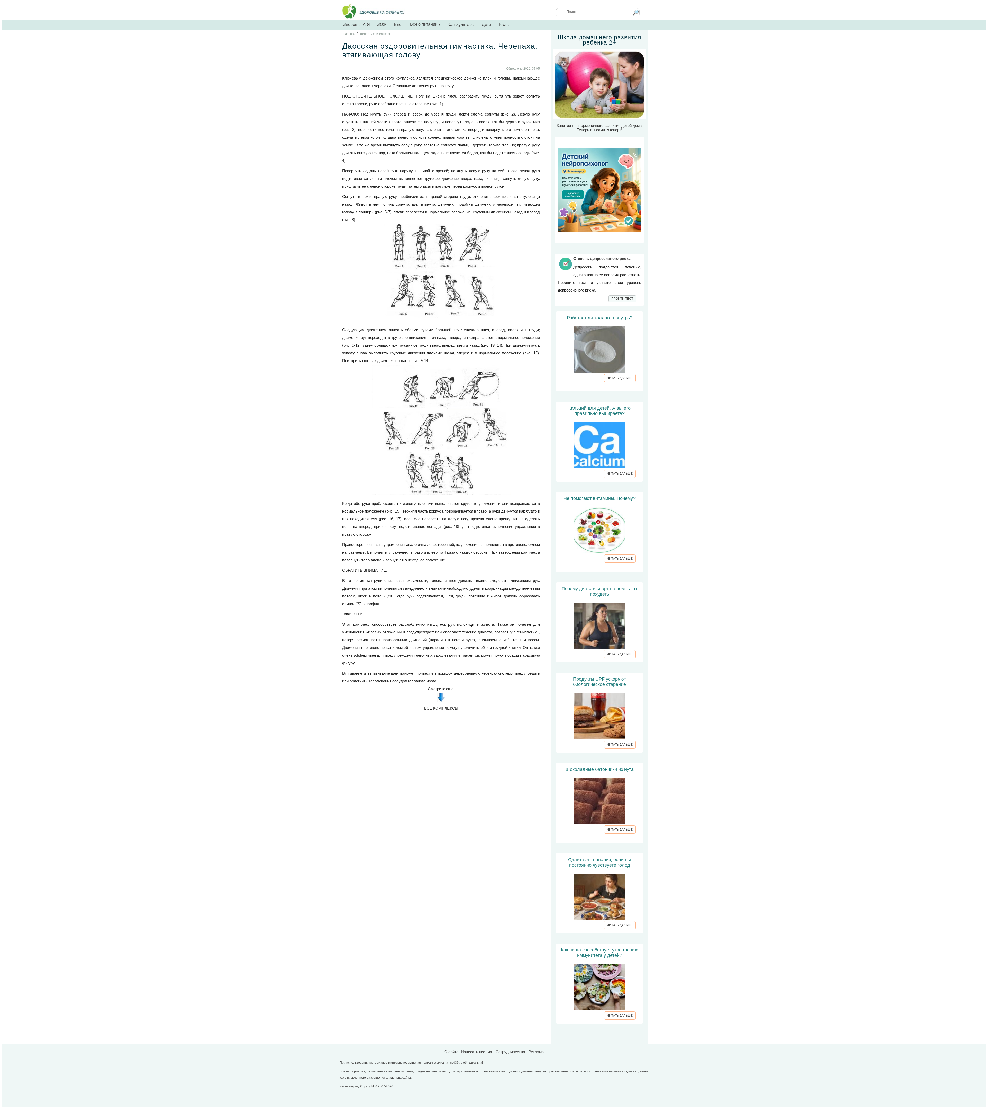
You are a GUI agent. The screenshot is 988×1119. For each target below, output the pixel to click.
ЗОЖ (382, 24)
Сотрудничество (510, 1052)
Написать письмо (476, 1052)
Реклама (536, 1052)
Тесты (504, 24)
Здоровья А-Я (356, 24)
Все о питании (425, 24)
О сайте (451, 1052)
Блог (398, 24)
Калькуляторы (461, 24)
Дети (486, 24)
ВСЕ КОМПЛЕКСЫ (441, 708)
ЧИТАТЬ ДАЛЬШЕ (620, 378)
